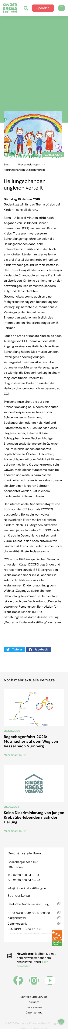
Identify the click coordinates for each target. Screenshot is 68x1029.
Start (7, 164)
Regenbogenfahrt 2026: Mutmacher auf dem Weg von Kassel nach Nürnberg (31, 741)
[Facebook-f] (18, 980)
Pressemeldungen (29, 164)
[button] (61, 8)
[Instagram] (34, 980)
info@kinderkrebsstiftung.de (27, 888)
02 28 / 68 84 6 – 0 (26, 875)
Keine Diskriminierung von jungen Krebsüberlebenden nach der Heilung (34, 817)
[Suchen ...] (26, 8)
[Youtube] (50, 980)
